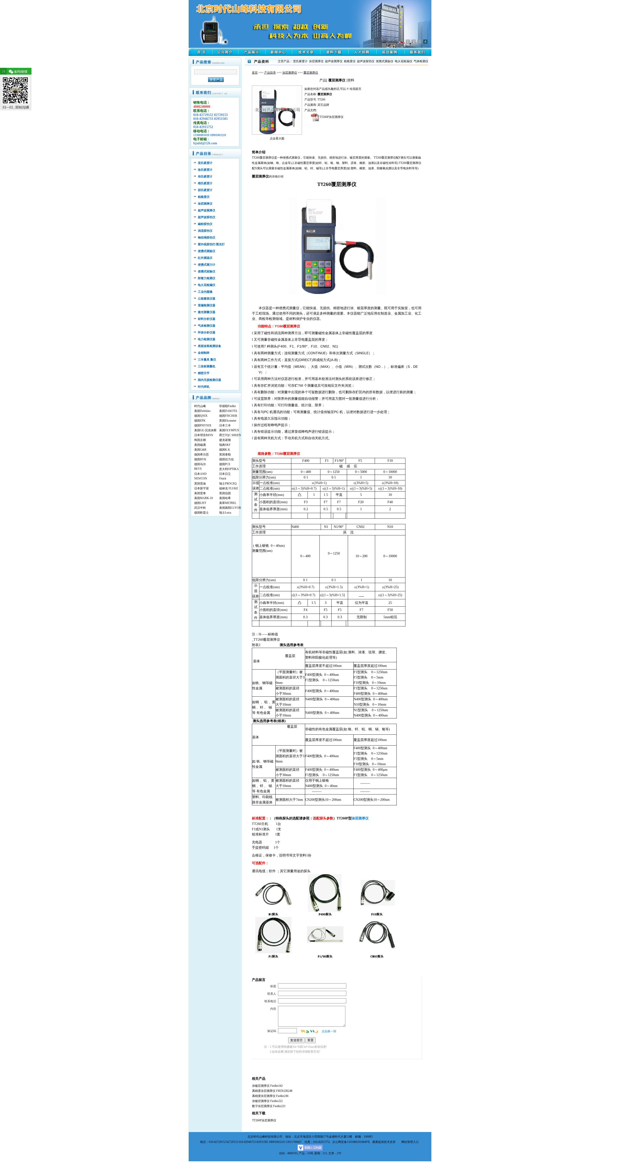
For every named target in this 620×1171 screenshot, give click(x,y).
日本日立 (225, 474)
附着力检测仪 (206, 278)
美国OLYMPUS (229, 430)
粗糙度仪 (203, 197)
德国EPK (200, 420)
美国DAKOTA (228, 411)
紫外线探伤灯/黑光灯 (211, 244)
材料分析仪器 (206, 319)
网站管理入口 (410, 1142)
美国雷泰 (200, 493)
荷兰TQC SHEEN (230, 435)
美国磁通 (200, 445)
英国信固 (225, 493)
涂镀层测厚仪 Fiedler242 (267, 1085)
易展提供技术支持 (383, 1142)
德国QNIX (201, 415)
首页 (255, 72)
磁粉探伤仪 (205, 224)
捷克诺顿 (225, 440)
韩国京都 (200, 440)
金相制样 (203, 352)
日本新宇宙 (201, 488)
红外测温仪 (205, 258)
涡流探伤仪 (205, 230)
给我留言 (355, 89)
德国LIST (200, 503)
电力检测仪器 (206, 339)
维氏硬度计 (205, 183)
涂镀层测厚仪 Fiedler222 (267, 1101)
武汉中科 (200, 507)
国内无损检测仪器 (209, 380)
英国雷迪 (200, 483)
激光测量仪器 (206, 312)
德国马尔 (200, 464)
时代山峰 (200, 406)
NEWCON (200, 478)
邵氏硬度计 (205, 190)
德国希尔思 (201, 454)
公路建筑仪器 (206, 298)
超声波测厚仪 (206, 210)
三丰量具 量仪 (207, 359)
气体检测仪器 (206, 325)
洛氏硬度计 (205, 169)
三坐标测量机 (206, 366)
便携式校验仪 (206, 271)
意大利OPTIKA (229, 469)
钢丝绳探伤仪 (206, 237)
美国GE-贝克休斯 (205, 430)
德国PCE (224, 464)
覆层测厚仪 (310, 72)
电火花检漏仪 (206, 285)
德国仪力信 (226, 459)
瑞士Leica (225, 512)
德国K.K (224, 449)
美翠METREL (227, 503)
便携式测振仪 (206, 251)
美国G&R (200, 449)
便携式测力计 (206, 264)
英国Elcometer (227, 420)
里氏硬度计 (205, 163)
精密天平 (203, 373)
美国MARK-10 (203, 498)
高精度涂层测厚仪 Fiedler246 (270, 1096)
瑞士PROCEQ (228, 483)
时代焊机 (203, 386)
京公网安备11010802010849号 (351, 1142)
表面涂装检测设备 (209, 346)
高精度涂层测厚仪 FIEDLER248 (272, 1091)
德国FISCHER (228, 415)
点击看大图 (277, 138)
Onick (222, 478)
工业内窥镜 (205, 291)
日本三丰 (225, 425)
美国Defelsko (202, 411)
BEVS (198, 468)
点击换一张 (329, 1031)
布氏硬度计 (205, 176)
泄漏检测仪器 (206, 305)
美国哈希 (225, 498)
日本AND (200, 474)
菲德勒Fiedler (227, 406)
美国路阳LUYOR (230, 507)
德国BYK (200, 459)
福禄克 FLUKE (228, 488)
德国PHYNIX (202, 425)
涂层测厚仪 (289, 72)
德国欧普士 (201, 512)
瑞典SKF (225, 445)
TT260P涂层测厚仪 (331, 117)
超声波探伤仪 (206, 217)
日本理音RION (203, 435)
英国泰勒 (225, 454)
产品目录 (270, 72)
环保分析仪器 (206, 332)
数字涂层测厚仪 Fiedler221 (269, 1106)
